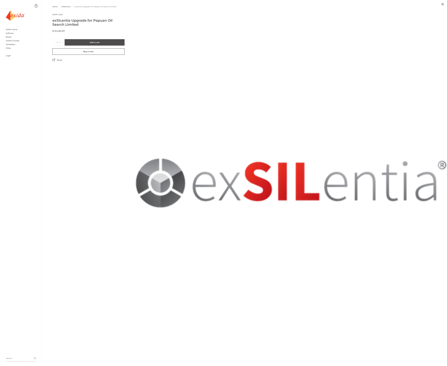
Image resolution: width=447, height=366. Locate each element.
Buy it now (88, 51)
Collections (65, 7)
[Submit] (35, 358)
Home (55, 7)
